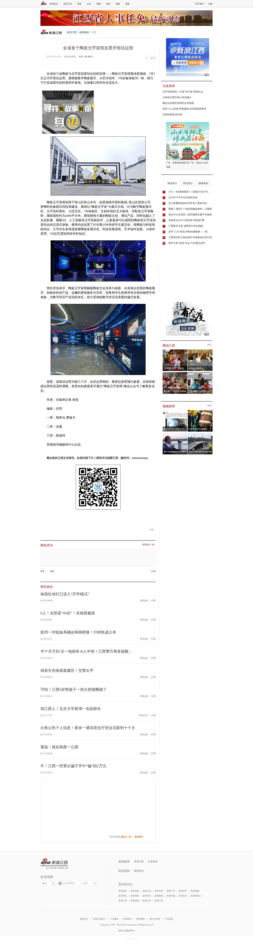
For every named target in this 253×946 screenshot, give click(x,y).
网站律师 (140, 919)
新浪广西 (159, 900)
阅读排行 (172, 183)
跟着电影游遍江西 (181, 163)
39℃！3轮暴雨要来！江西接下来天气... (189, 192)
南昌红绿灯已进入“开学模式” (64, 594)
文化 (89, 4)
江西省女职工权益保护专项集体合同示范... (191, 237)
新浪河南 (135, 891)
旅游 (108, 4)
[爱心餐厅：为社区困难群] (175, 373)
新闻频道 (84, 32)
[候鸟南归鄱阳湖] (200, 350)
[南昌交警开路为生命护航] (200, 434)
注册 (210, 4)
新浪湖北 (123, 896)
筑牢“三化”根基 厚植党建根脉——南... (188, 231)
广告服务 (114, 919)
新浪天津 (159, 891)
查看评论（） (149, 545)
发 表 (153, 571)
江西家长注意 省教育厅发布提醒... (186, 226)
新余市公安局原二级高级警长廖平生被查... (191, 214)
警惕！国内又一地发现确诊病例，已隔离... (191, 209)
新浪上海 (147, 891)
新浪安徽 (171, 896)
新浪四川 (183, 891)
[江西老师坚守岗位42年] (175, 411)
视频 (99, 4)
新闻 (79, 4)
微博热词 (203, 183)
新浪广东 (171, 891)
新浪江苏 (183, 896)
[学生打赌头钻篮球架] (200, 411)
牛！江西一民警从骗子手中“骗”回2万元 (73, 766)
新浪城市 (123, 891)
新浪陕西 (159, 896)
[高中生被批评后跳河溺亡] (175, 434)
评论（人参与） (86, 56)
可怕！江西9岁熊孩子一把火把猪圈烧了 (73, 689)
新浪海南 (135, 900)
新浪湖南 (135, 896)
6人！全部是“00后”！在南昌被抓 (67, 613)
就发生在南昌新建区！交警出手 (66, 670)
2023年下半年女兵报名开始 (182, 197)
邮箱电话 (139, 871)
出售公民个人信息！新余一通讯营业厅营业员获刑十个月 (87, 728)
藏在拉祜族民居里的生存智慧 (178, 103)
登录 (42, 571)
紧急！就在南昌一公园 (59, 747)
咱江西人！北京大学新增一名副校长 (70, 708)
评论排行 (188, 183)
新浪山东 (147, 900)
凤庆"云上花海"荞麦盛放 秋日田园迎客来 (184, 109)
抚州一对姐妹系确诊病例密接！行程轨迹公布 (78, 632)
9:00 (85, 883)
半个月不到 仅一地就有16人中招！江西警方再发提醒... (86, 651)
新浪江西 (68, 4)
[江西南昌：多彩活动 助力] (200, 373)
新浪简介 (84, 919)
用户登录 (199, 4)
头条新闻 (152, 861)
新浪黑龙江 (196, 896)
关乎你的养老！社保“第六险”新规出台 (183, 91)
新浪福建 (195, 891)
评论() (144, 600)
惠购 (127, 4)
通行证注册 (155, 919)
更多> (210, 345)
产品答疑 (169, 919)
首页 (44, 883)
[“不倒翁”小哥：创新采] (175, 350)
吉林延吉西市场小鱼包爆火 (177, 97)
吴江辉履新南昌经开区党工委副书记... (188, 203)
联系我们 (127, 919)
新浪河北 (147, 896)
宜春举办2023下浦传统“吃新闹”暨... (187, 220)
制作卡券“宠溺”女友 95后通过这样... (187, 243)
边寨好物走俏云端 (172, 114)
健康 (118, 4)
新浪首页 (54, 4)
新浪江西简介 (99, 919)
